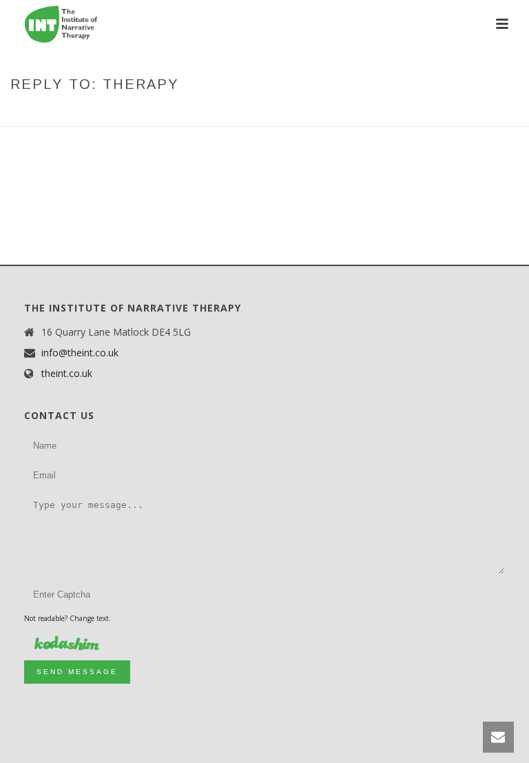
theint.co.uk (66, 373)
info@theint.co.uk (79, 353)
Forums (286, 113)
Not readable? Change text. (67, 618)
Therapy (395, 113)
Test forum (340, 113)
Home (248, 113)
